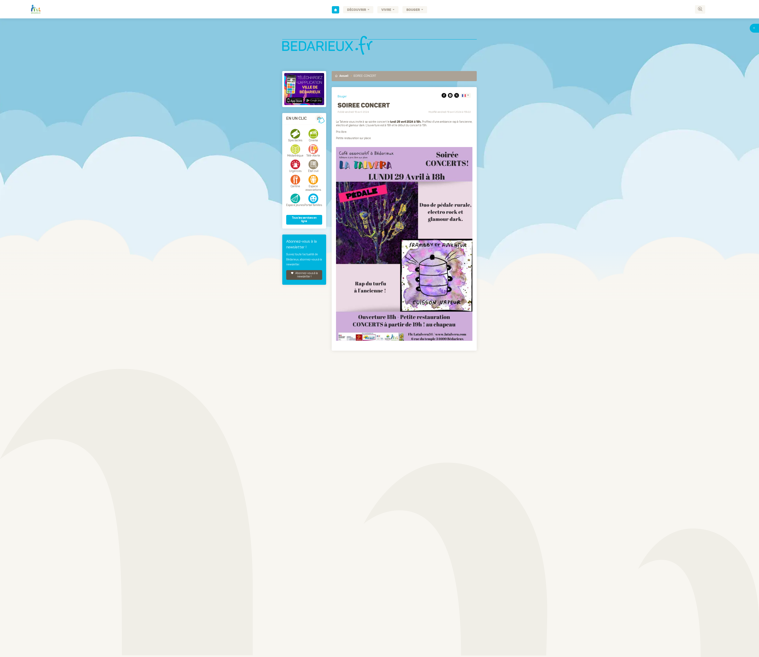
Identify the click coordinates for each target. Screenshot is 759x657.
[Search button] (700, 9)
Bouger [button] (413, 10)
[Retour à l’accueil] (335, 9)
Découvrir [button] (357, 10)
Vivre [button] (386, 10)
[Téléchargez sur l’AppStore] (295, 100)
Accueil (343, 76)
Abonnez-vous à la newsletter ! (306, 275)
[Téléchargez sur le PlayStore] (313, 100)
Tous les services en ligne (304, 219)
